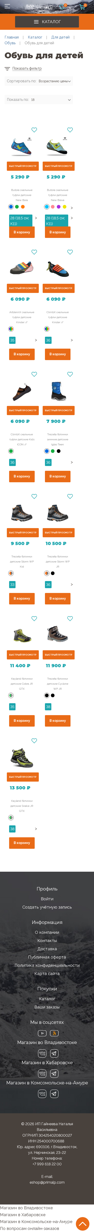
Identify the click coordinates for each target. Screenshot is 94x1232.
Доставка (47, 948)
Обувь (10, 43)
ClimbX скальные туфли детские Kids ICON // (21, 439)
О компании (47, 932)
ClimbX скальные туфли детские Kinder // (58, 317)
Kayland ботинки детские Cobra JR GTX (22, 683)
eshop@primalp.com (47, 1182)
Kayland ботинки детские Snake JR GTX (21, 806)
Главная (12, 37)
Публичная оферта (47, 957)
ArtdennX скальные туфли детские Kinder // (21, 317)
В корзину (22, 232)
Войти (47, 898)
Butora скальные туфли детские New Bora (21, 195)
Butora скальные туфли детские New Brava (57, 195)
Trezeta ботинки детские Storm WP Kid (22, 561)
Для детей (60, 37)
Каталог (51, 21)
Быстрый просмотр (23, 166)
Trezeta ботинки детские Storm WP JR (58, 561)
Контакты (47, 940)
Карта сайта (47, 973)
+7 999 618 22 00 (47, 1164)
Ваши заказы (47, 1007)
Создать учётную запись (47, 907)
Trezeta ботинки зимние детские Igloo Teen (57, 439)
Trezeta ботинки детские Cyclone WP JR (57, 683)
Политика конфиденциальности (47, 965)
